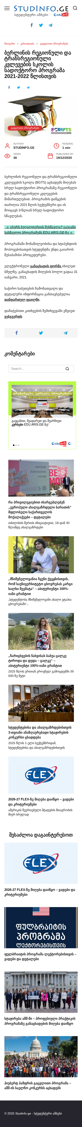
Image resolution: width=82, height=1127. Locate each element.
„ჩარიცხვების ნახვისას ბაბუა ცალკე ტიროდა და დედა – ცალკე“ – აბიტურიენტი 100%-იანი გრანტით (37, 660)
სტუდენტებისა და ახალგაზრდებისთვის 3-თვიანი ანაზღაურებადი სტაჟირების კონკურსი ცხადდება (40, 732)
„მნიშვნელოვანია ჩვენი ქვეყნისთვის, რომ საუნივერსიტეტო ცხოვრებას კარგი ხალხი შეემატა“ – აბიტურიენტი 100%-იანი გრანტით (40, 586)
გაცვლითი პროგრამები (25, 128)
